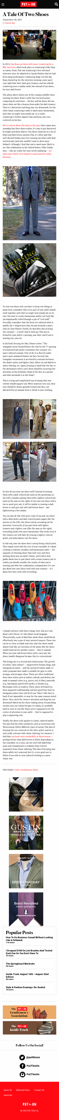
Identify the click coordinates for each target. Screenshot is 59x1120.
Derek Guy (10, 23)
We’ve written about (12, 125)
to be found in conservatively (32, 154)
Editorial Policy (23, 1090)
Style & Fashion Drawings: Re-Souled (25, 987)
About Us (8, 1090)
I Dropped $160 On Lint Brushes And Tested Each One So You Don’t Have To (29, 952)
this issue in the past (30, 125)
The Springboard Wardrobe (20, 963)
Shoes (35, 769)
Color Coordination (23, 769)
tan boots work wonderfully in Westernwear (31, 736)
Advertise (8, 1095)
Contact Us (39, 1090)
